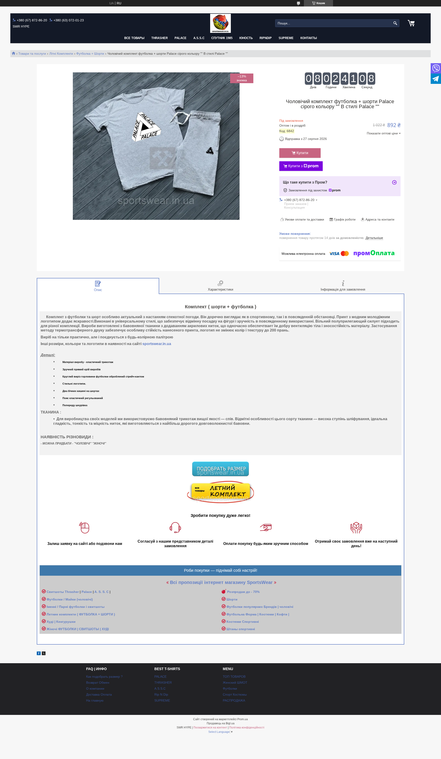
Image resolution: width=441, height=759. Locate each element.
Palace (87, 592)
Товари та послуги (32, 53)
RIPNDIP (266, 38)
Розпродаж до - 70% (243, 592)
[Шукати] (395, 23)
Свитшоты (56, 592)
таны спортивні (242, 629)
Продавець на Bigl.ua (221, 723)
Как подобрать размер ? (104, 676)
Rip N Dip (161, 694)
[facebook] (39, 654)
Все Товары (134, 38)
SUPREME (162, 700)
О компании (95, 688)
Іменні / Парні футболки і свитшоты (76, 607)
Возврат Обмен (97, 682)
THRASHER (159, 38)
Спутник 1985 (221, 38)
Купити (302, 153)
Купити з (295, 166)
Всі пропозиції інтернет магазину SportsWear (221, 582)
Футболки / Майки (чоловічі (69, 599)
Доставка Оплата (99, 694)
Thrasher (72, 592)
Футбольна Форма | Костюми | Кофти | (257, 614)
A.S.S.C (198, 38)
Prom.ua (242, 719)
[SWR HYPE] (220, 23)
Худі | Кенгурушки (61, 621)
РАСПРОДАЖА (234, 700)
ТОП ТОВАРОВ (234, 676)
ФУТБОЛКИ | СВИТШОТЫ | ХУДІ (83, 629)
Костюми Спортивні (242, 621)
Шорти (231, 599)
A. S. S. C (101, 592)
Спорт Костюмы (235, 694)
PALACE (181, 38)
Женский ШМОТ (235, 682)
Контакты (308, 38)
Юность (246, 38)
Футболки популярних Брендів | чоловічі (259, 607)
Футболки (230, 688)
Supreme (286, 38)
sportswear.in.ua (156, 344)
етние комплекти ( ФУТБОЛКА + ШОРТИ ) (82, 614)
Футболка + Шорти (90, 53)
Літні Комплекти (61, 53)
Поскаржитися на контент (210, 727)
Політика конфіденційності (246, 727)
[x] (43, 654)
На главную (95, 700)
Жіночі (52, 629)
